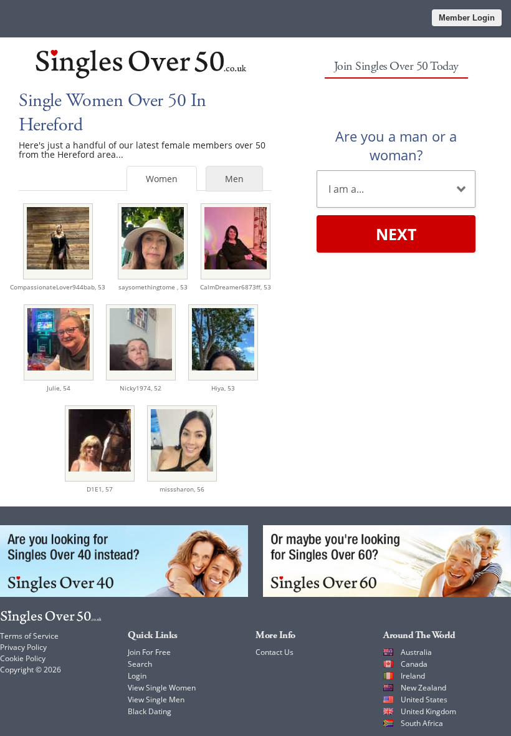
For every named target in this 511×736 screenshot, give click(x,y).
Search (140, 664)
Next (396, 234)
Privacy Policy (23, 647)
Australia (416, 652)
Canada (414, 664)
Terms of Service (29, 636)
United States (424, 699)
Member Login (467, 17)
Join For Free (149, 652)
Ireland (413, 676)
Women (162, 179)
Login (137, 676)
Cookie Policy (22, 658)
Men (234, 179)
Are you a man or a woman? (396, 145)
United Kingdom (428, 711)
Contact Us (275, 652)
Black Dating (149, 711)
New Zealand (423, 687)
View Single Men (156, 699)
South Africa (422, 723)
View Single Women (162, 687)
